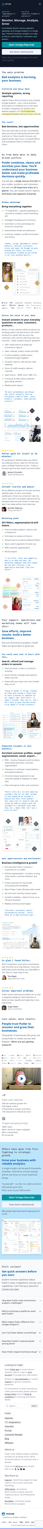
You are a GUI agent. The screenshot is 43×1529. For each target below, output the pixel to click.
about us (19, 1466)
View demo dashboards (21, 1204)
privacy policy (10, 1394)
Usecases (9, 1426)
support (8, 1382)
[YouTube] (24, 1469)
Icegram (8, 1480)
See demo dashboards (21, 51)
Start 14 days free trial (21, 44)
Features (9, 1418)
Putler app (14, 1369)
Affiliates (9, 1442)
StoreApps (9, 1501)
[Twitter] (16, 1469)
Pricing (8, 1430)
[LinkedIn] (18, 1469)
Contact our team (10, 1289)
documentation (22, 1379)
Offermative (10, 1489)
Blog (7, 1438)
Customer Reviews (14, 1434)
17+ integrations (13, 1422)
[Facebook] (21, 1469)
